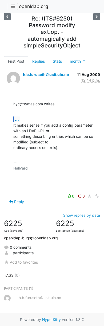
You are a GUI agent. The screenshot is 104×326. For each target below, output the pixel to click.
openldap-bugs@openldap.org (31, 238)
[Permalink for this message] (97, 196)
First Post (16, 61)
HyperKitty (51, 319)
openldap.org (33, 6)
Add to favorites (24, 262)
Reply (18, 201)
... (17, 119)
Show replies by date (81, 215)
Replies (38, 61)
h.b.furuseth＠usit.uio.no (46, 74)
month (76, 61)
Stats (57, 61)
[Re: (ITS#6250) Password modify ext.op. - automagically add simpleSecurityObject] (96, 16)
